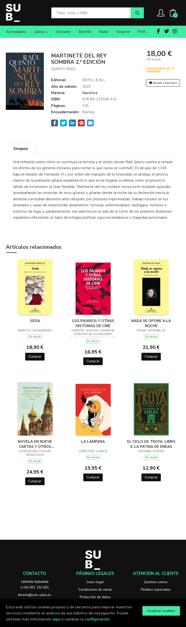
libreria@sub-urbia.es (34, 595)
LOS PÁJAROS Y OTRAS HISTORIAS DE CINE (93, 323)
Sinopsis (20, 148)
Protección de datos (95, 597)
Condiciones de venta (95, 589)
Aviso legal (95, 582)
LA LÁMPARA (93, 441)
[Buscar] (137, 13)
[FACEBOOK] (158, 31)
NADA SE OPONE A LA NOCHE (151, 323)
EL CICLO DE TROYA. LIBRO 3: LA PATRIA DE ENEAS (151, 444)
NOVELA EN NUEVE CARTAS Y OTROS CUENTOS (35, 444)
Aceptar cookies (161, 610)
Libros (39, 31)
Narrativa (89, 92)
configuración (97, 619)
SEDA (35, 320)
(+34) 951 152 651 (34, 587)
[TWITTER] (166, 31)
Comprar (34, 356)
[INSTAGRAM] (174, 31)
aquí (56, 619)
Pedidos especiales (155, 589)
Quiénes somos (156, 582)
